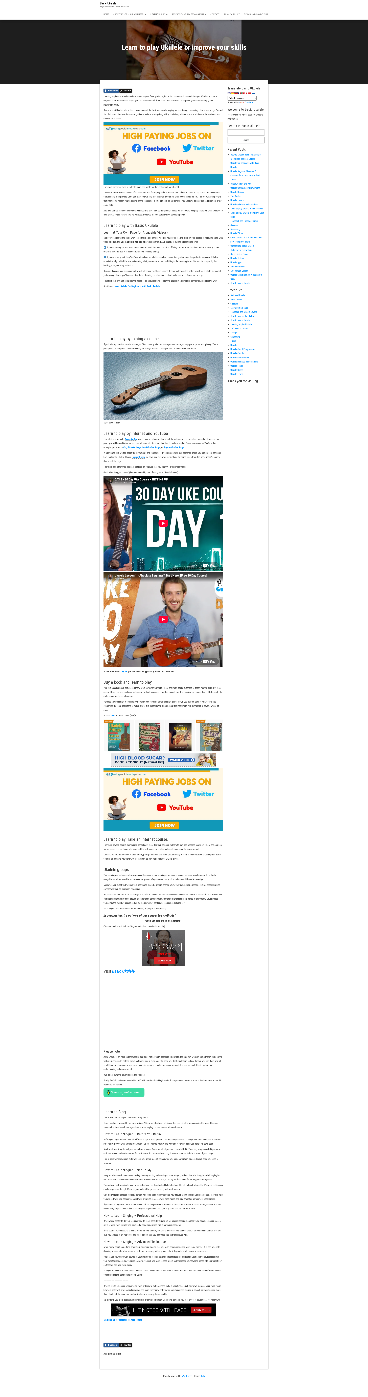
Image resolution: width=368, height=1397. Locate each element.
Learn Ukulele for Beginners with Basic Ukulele (137, 286)
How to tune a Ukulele (240, 283)
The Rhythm (235, 196)
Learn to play (158, 14)
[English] (229, 93)
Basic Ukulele (108, 3)
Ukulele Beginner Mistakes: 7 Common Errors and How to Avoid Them (245, 175)
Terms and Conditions (256, 14)
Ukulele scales (236, 365)
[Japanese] (246, 93)
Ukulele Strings (237, 192)
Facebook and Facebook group (188, 14)
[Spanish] (232, 93)
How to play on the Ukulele (242, 316)
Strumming (235, 229)
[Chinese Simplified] (249, 93)
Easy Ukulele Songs (132, 447)
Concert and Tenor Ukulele (242, 246)
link (114, 715)
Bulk (203, 1376)
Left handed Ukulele (239, 328)
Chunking (234, 225)
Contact (215, 14)
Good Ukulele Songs (151, 447)
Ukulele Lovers (237, 200)
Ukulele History (237, 258)
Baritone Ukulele (237, 266)
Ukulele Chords (237, 353)
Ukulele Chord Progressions (242, 349)
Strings (233, 332)
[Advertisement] (163, 310)
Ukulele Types (236, 374)
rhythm (124, 671)
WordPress (187, 1376)
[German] (236, 93)
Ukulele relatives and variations (244, 361)
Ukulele (233, 345)
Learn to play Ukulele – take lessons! (246, 208)
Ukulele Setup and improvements (245, 188)
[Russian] (253, 93)
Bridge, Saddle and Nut (240, 183)
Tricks (233, 341)
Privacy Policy (232, 14)
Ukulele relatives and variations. (244, 204)
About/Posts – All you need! (129, 14)
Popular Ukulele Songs (174, 447)
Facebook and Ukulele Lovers (243, 312)
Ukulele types (236, 262)
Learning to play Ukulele (241, 324)
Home (106, 14)
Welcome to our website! (241, 250)
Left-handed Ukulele (239, 270)
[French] (239, 93)
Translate (249, 102)
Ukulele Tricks (236, 233)
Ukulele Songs (236, 370)
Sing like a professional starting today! (122, 1319)
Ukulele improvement (239, 357)
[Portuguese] (243, 93)
